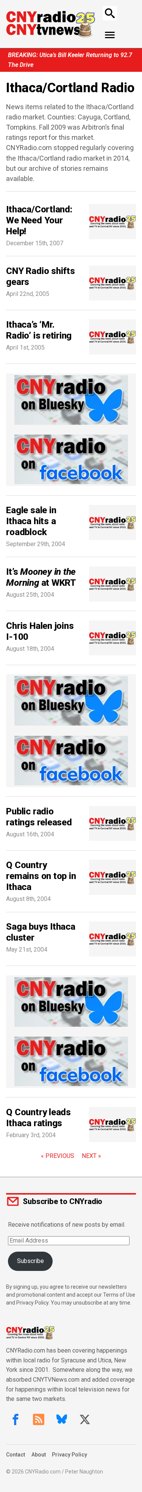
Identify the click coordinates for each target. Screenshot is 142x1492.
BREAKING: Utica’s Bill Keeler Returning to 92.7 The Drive (70, 59)
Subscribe (30, 1260)
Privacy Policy (69, 1455)
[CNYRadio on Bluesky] (61, 1419)
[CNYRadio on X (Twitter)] (84, 1419)
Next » (91, 1155)
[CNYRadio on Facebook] (15, 1419)
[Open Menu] (110, 35)
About (38, 1455)
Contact (15, 1455)
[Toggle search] (110, 13)
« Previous (57, 1155)
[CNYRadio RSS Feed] (38, 1419)
